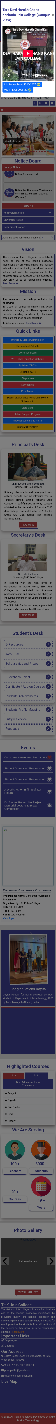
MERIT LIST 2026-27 (15, 89)
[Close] (52, 15)
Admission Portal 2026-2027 (20, 84)
